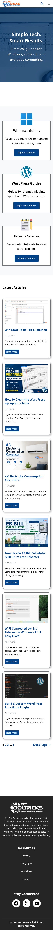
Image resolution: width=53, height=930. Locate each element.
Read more (11, 352)
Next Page (42, 745)
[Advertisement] (26, 94)
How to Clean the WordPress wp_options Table (25, 401)
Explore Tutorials (26, 258)
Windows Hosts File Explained (26, 330)
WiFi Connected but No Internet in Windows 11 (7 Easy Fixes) (23, 632)
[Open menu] (49, 4)
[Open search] (42, 4)
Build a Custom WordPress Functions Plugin (23, 705)
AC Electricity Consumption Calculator (24, 478)
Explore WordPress (26, 205)
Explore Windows (26, 152)
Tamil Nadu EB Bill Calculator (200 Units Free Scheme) (25, 555)
